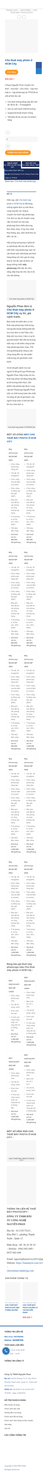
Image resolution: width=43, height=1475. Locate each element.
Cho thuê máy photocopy (25, 181)
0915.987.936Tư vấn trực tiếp (30, 164)
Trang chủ (11, 10)
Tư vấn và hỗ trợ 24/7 (12, 165)
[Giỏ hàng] (36, 9)
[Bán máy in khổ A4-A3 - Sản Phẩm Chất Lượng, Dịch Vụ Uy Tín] (21, 4)
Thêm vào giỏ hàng (18, 153)
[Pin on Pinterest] (20, 184)
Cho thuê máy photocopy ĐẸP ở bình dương (12, 1307)
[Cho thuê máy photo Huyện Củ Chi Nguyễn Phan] (30, 1291)
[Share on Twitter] (11, 184)
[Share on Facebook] (7, 184)
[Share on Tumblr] (29, 184)
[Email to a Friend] (16, 184)
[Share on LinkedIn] (24, 184)
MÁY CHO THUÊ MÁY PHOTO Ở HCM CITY (21, 438)
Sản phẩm (25, 10)
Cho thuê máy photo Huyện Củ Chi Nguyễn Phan (30, 1308)
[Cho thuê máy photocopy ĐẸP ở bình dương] (12, 1291)
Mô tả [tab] (9, 194)
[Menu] (7, 4)
